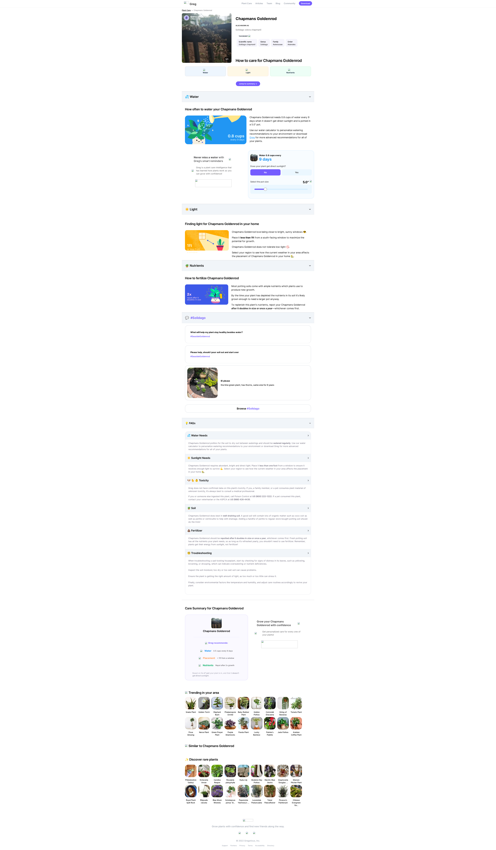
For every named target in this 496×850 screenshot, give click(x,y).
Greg (252, 137)
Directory (270, 846)
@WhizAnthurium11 (200, 17)
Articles (259, 3)
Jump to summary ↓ (248, 84)
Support (225, 846)
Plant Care (247, 3)
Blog (278, 3)
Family (275, 42)
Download (305, 3)
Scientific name (245, 42)
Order (290, 42)
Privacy (242, 846)
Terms (250, 846)
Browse (248, 408)
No (265, 172)
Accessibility (260, 846)
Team (269, 3)
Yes (297, 172)
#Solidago (198, 318)
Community (289, 3)
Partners (233, 846)
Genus (263, 42)
